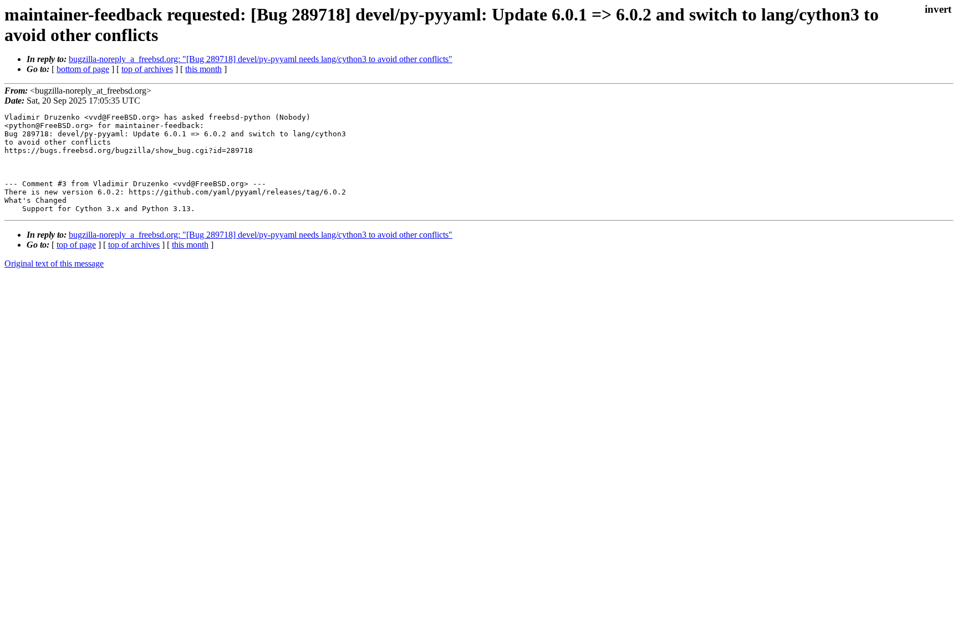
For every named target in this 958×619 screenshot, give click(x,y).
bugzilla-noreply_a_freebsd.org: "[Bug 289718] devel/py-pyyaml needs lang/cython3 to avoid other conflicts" (260, 59)
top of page (76, 244)
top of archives (147, 69)
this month (203, 69)
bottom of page (83, 69)
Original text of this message (54, 263)
